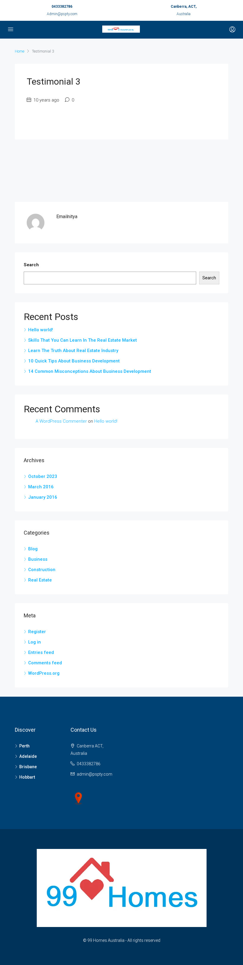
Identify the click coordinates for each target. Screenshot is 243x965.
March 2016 (41, 486)
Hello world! (40, 329)
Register (37, 631)
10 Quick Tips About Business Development (74, 361)
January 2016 (42, 497)
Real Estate (40, 580)
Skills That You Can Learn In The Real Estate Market (82, 340)
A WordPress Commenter (61, 421)
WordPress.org (44, 673)
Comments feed (45, 662)
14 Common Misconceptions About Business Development (89, 371)
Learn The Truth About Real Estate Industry (73, 350)
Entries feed (41, 652)
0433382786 (62, 6)
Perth (24, 746)
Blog (33, 549)
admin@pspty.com (94, 774)
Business (37, 559)
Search (31, 264)
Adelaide (28, 756)
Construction (41, 569)
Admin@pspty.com (62, 14)
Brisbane (28, 766)
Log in (34, 642)
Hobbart (27, 777)
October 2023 (42, 476)
